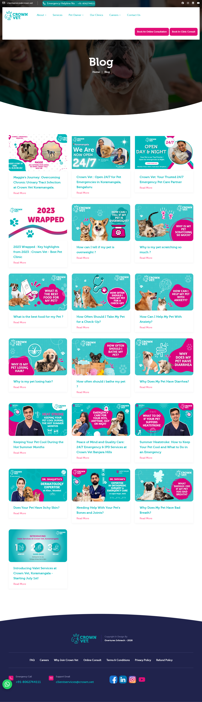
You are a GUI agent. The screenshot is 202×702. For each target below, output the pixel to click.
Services (57, 15)
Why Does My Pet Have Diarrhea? (164, 381)
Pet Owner (75, 15)
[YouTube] (142, 679)
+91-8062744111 (86, 3)
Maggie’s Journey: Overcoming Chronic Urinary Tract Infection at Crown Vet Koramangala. (37, 182)
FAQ (32, 660)
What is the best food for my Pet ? (38, 317)
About (40, 15)
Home (96, 72)
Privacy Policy (143, 660)
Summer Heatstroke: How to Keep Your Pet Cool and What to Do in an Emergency (165, 447)
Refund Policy (164, 660)
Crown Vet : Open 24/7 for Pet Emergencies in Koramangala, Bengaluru (99, 182)
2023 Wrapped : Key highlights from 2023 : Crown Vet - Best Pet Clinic (37, 252)
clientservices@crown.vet (20, 3)
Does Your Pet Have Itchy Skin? (36, 507)
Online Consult (92, 660)
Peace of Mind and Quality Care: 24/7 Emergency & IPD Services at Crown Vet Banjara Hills (102, 447)
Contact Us (133, 15)
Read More (19, 193)
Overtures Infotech (115, 640)
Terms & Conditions (118, 660)
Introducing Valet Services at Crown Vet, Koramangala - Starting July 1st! (34, 573)
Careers (113, 15)
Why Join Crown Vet (66, 660)
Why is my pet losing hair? (33, 381)
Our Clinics (96, 15)
